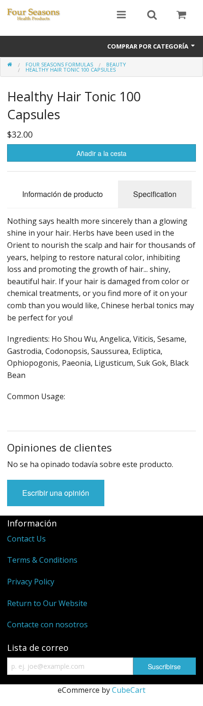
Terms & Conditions (42, 560)
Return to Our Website (47, 603)
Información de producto (62, 194)
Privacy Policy (30, 581)
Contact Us (26, 539)
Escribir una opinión (55, 492)
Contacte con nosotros (47, 624)
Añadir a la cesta (101, 153)
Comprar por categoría (148, 46)
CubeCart (128, 690)
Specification (155, 194)
